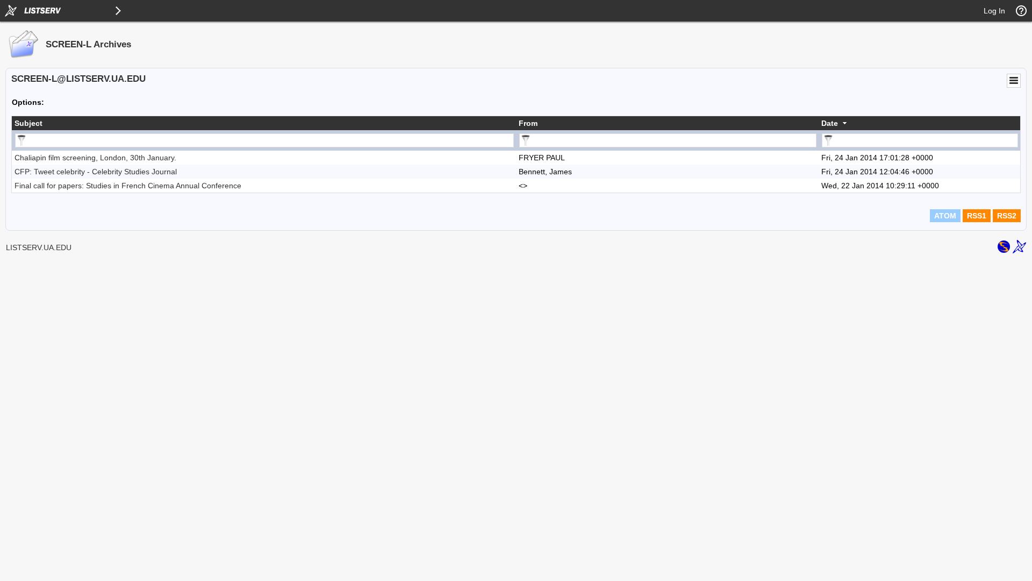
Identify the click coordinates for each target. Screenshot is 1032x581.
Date (829, 123)
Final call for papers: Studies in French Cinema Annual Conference (128, 185)
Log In (994, 10)
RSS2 (1006, 215)
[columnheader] (264, 123)
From (528, 123)
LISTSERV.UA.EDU (38, 247)
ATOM (945, 215)
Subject (28, 123)
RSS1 (976, 215)
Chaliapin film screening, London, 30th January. (95, 157)
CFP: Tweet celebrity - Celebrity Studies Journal (96, 171)
